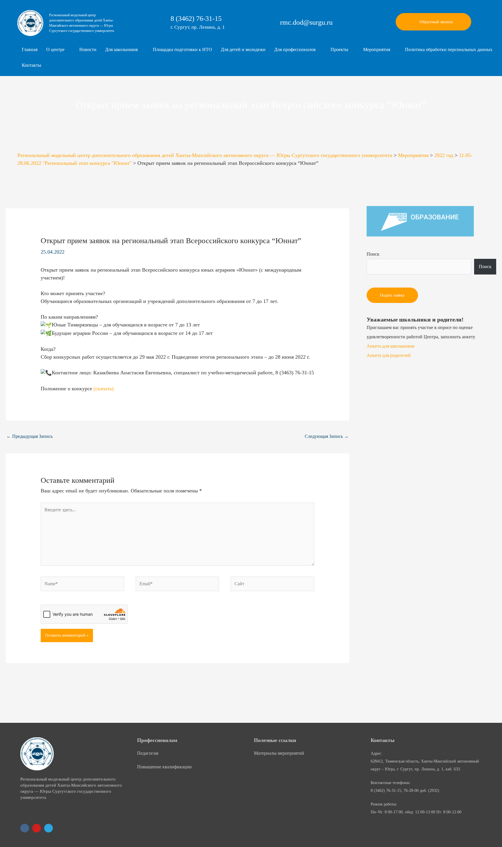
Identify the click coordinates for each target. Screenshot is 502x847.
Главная (29, 49)
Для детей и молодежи (243, 49)
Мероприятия (376, 49)
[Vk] (24, 828)
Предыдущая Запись (29, 436)
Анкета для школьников (390, 346)
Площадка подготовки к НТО (182, 49)
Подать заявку (392, 295)
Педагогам (147, 753)
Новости (87, 49)
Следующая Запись (327, 436)
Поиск (373, 254)
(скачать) (104, 388)
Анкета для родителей (389, 355)
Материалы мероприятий (279, 753)
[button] (58, 49)
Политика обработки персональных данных (448, 49)
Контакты (31, 65)
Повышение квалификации (164, 766)
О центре (55, 49)
